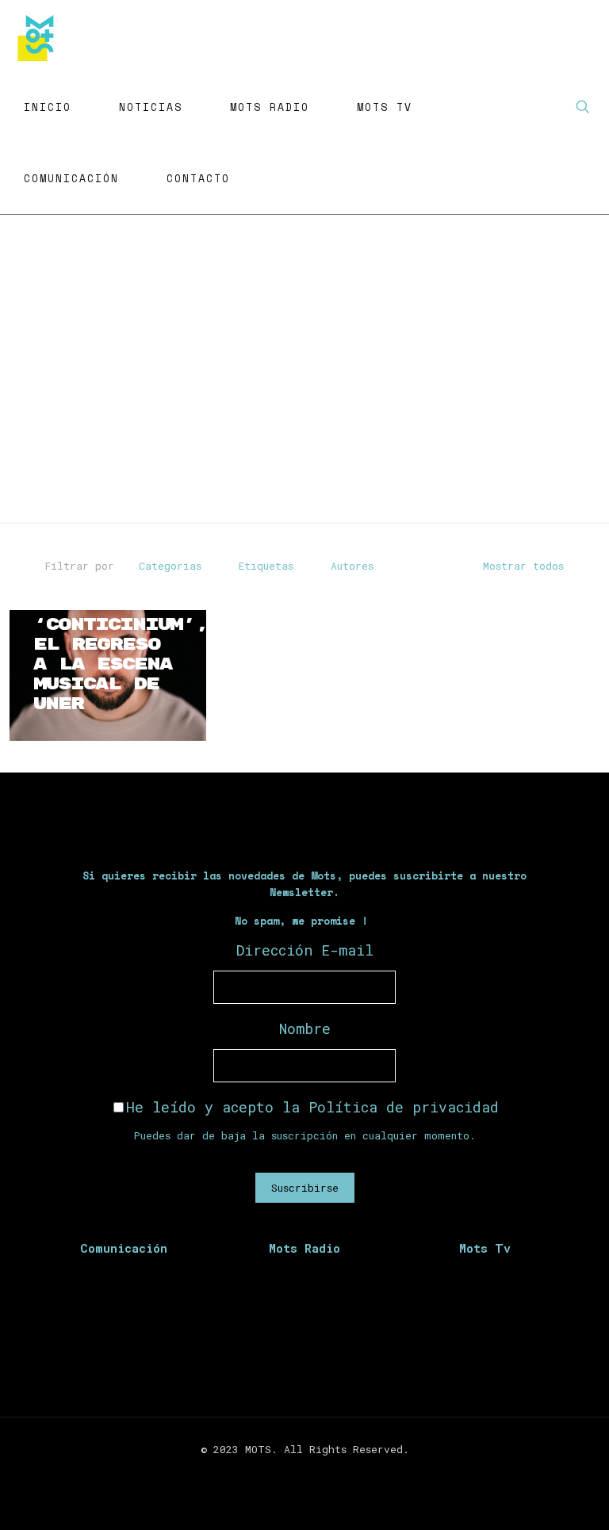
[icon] (329, 1473)
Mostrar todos (523, 566)
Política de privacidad (403, 1106)
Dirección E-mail (304, 950)
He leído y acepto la (312, 1107)
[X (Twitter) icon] (296, 1473)
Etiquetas (266, 566)
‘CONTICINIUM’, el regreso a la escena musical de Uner (120, 664)
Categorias (170, 566)
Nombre (305, 1028)
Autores (352, 566)
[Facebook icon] (279, 1473)
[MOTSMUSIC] (39, 35)
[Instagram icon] (313, 1473)
